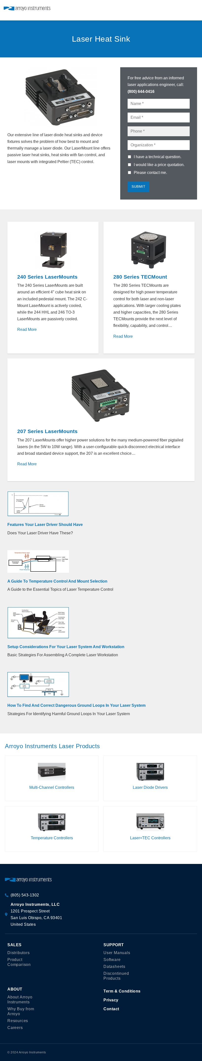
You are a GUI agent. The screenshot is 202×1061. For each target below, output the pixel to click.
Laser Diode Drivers (150, 787)
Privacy (110, 1000)
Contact (111, 1009)
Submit (138, 186)
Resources (17, 1021)
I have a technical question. (157, 157)
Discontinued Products (116, 975)
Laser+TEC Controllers (150, 838)
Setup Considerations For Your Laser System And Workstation (65, 647)
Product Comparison (19, 962)
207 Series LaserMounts (47, 431)
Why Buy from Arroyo (20, 1011)
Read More (27, 329)
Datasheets (114, 966)
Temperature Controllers (52, 838)
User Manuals (116, 953)
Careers (15, 1028)
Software (111, 960)
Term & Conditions (122, 991)
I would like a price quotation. (159, 165)
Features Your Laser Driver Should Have (45, 524)
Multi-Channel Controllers (51, 787)
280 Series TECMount (140, 277)
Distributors (18, 953)
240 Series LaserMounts (47, 277)
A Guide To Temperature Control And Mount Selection (57, 581)
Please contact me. (150, 172)
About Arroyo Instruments (20, 999)
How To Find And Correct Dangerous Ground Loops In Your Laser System (76, 705)
